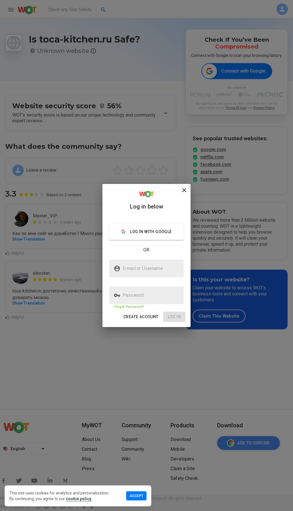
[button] (141, 317)
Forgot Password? (129, 307)
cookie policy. (79, 498)
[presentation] (146, 255)
